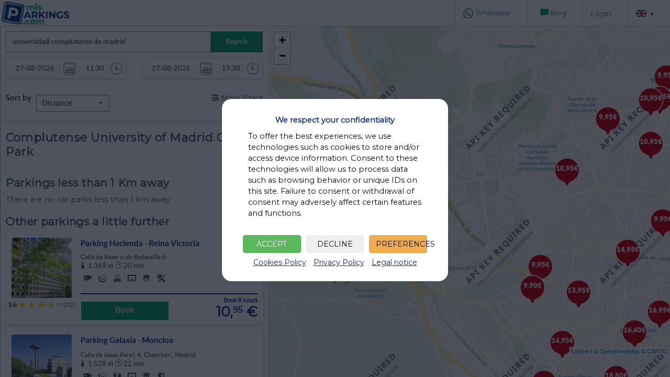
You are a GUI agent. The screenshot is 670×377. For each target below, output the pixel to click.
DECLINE (335, 244)
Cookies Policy (279, 262)
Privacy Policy (339, 262)
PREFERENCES (401, 244)
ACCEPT (271, 244)
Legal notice (394, 262)
